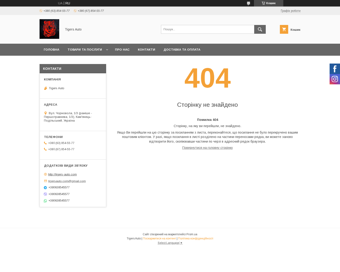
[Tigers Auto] (49, 38)
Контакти (146, 49)
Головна (51, 49)
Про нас (122, 49)
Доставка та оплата (182, 49)
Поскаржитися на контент (159, 238)
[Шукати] (260, 29)
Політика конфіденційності (195, 238)
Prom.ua (191, 234)
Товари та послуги (85, 49)
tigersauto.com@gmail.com (67, 181)
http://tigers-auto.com (62, 174)
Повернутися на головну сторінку (207, 148)
